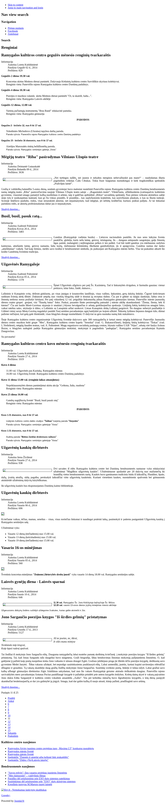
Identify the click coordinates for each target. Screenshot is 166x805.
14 (9, 727)
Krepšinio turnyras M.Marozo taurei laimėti (30, 784)
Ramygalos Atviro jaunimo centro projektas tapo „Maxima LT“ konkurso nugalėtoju (51, 748)
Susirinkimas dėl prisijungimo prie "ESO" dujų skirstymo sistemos (42, 781)
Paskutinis (13, 736)
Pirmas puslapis (16, 28)
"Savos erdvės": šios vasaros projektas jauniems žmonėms (37, 772)
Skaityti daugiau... (10, 209)
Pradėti (11, 698)
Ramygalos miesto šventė (21, 751)
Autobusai (13, 34)
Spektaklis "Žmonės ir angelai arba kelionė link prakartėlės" (38, 757)
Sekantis (12, 733)
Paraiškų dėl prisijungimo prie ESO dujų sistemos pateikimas (39, 778)
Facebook (13, 31)
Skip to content (15, 4)
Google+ (5, 795)
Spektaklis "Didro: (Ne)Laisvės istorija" (28, 760)
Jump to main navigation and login (25, 7)
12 (9, 721)
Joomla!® (19, 800)
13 (9, 724)
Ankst (11, 701)
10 (9, 715)
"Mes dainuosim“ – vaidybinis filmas (27, 775)
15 (9, 730)
